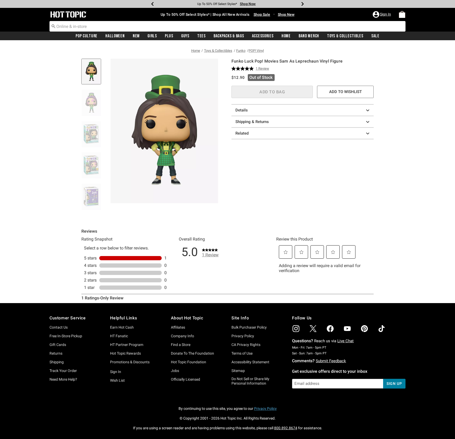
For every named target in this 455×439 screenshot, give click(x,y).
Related (242, 133)
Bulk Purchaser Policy (249, 327)
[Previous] (152, 4)
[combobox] (227, 26)
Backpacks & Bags (229, 36)
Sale (375, 36)
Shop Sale (262, 14)
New (136, 36)
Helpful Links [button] (123, 317)
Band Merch (309, 36)
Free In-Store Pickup (66, 336)
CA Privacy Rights (245, 345)
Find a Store (180, 345)
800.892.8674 (285, 428)
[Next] (302, 4)
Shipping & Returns (252, 121)
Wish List (117, 380)
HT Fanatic (119, 336)
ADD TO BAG (272, 91)
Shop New (286, 14)
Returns (56, 353)
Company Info (182, 336)
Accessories (263, 36)
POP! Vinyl (256, 51)
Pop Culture (86, 36)
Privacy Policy (242, 336)
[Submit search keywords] (53, 26)
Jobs (175, 371)
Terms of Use (242, 353)
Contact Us (59, 327)
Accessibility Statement (250, 362)
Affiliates (178, 327)
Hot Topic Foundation (188, 362)
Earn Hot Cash (122, 327)
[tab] (93, 74)
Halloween (115, 36)
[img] (296, 329)
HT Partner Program (126, 345)
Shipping (57, 362)
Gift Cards (58, 345)
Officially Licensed (185, 379)
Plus (169, 36)
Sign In (115, 372)
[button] (382, 14)
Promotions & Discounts (130, 362)
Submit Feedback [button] (331, 361)
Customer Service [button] (68, 317)
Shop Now (248, 4)
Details (241, 110)
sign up (394, 383)
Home (286, 36)
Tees (201, 36)
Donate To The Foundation (192, 353)
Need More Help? (63, 379)
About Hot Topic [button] (187, 317)
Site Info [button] (240, 317)
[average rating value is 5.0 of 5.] (243, 69)
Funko (240, 51)
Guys (185, 36)
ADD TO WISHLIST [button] (345, 91)
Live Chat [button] (345, 341)
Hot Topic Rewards (125, 353)
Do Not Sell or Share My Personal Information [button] (250, 381)
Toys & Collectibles (345, 36)
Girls (152, 36)
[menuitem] (402, 14)
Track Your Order (63, 371)
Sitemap (238, 371)
